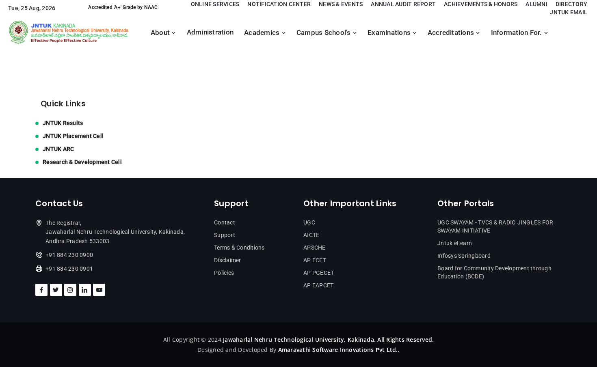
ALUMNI (536, 4)
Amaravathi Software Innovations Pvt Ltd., (339, 350)
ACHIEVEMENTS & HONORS (480, 4)
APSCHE (314, 247)
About (161, 33)
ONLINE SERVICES (215, 4)
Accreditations (452, 33)
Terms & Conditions (239, 247)
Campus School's (324, 33)
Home (44, 58)
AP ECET (314, 260)
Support (224, 235)
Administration (210, 32)
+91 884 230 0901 (69, 268)
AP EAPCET (318, 285)
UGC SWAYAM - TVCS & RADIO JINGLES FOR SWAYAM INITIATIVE (495, 226)
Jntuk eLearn (454, 243)
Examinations (390, 33)
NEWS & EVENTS (341, 4)
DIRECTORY (571, 4)
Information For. (517, 33)
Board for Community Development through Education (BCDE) (494, 272)
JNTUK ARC (58, 149)
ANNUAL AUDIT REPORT (403, 4)
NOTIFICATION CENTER (279, 4)
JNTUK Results (63, 123)
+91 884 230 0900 (69, 255)
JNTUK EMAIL (568, 12)
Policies (224, 272)
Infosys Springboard (464, 255)
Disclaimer (227, 260)
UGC (309, 222)
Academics (262, 33)
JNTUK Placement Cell (73, 136)
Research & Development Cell (82, 162)
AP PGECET (318, 272)
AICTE (311, 235)
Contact (224, 222)
